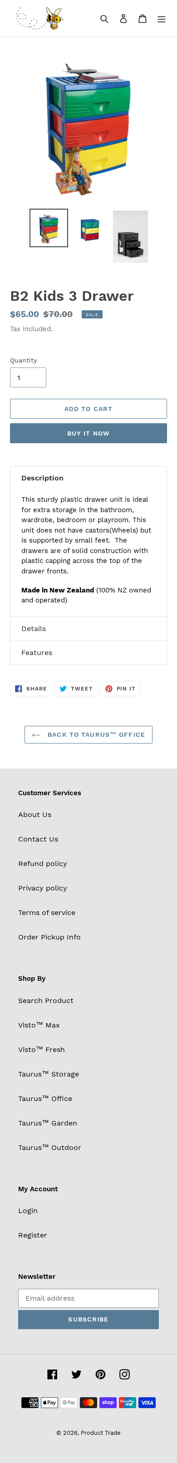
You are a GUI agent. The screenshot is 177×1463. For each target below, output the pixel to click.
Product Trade (101, 1432)
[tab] (88, 478)
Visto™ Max (39, 1025)
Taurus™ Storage (48, 1074)
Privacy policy (42, 888)
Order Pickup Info (49, 937)
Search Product (46, 1000)
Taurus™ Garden (47, 1123)
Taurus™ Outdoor (49, 1147)
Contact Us (38, 839)
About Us (34, 814)
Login (28, 1210)
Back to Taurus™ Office (95, 734)
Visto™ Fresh (41, 1049)
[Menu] (161, 18)
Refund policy (42, 863)
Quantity (23, 360)
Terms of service (46, 912)
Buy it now (88, 433)
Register (32, 1235)
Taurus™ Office (45, 1098)
